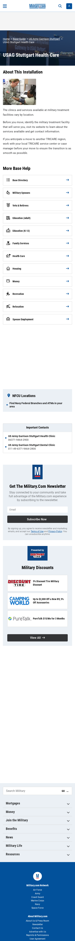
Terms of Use (37, 531)
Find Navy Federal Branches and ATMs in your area (35, 405)
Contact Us (37, 928)
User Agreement (37, 939)
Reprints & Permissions (37, 935)
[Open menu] (5, 6)
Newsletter (37, 924)
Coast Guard (37, 897)
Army (37, 893)
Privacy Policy (55, 531)
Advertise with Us (37, 931)
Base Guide (19, 38)
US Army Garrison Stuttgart (44, 38)
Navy (37, 904)
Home (6, 38)
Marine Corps (37, 900)
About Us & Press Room (37, 921)
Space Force (37, 908)
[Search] (60, 6)
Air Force (37, 890)
